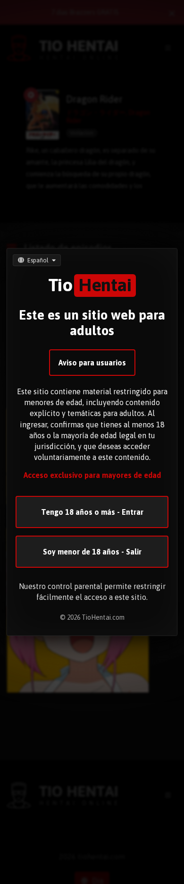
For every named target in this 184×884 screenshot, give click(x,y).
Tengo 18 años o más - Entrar (92, 512)
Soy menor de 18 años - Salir (92, 551)
